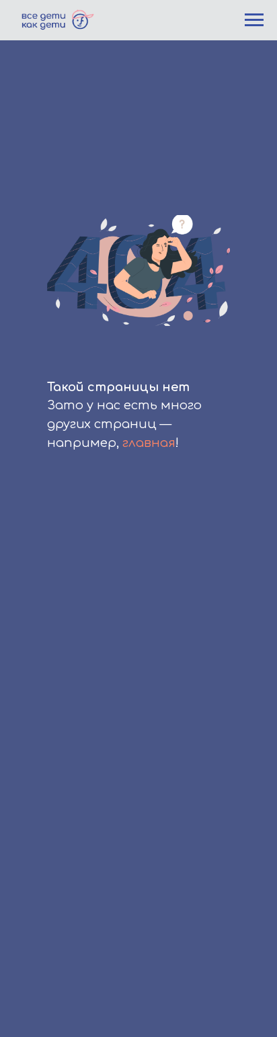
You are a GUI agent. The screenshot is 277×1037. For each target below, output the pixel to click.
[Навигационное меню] (254, 20)
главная (148, 443)
